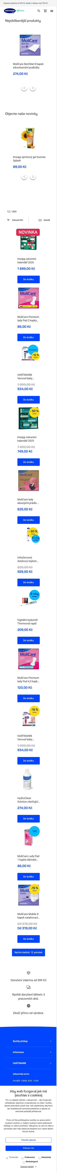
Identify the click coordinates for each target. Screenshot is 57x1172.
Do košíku (28, 279)
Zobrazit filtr (17, 220)
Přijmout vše (28, 1148)
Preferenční (30, 1157)
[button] (28, 1041)
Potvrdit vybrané (28, 1140)
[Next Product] (33, 88)
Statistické (46, 1157)
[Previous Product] (24, 88)
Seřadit (47, 220)
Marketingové (32, 1162)
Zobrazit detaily (27, 1167)
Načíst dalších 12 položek (28, 952)
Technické (13, 1157)
